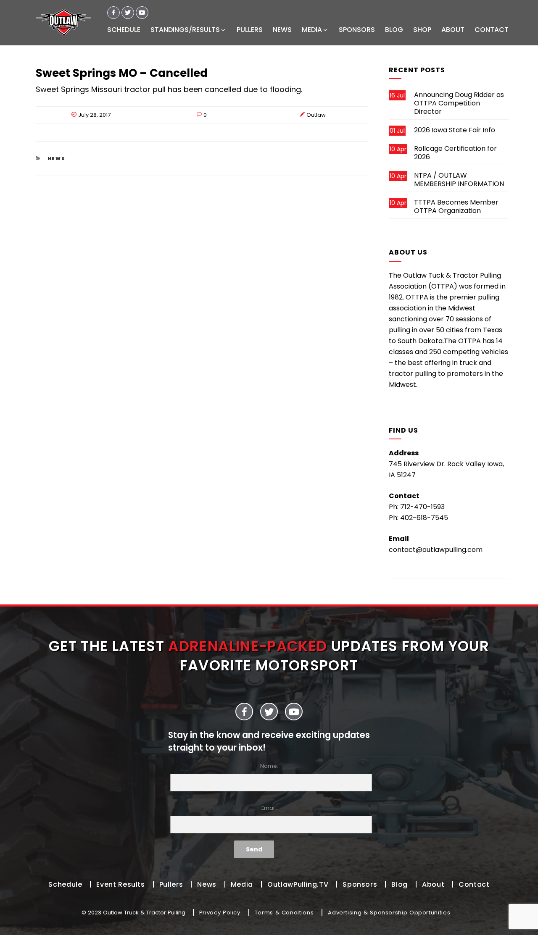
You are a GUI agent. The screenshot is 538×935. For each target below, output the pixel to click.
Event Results (120, 884)
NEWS (282, 29)
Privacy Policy (219, 913)
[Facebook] (113, 12)
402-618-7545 (424, 518)
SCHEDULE (123, 29)
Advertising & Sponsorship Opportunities (389, 913)
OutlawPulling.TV (297, 884)
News (56, 158)
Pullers (171, 884)
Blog (399, 884)
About (433, 884)
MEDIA (312, 29)
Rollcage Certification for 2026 (455, 153)
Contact (474, 884)
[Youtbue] (142, 12)
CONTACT (492, 29)
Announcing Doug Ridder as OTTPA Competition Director (459, 103)
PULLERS (250, 29)
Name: (269, 766)
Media (242, 884)
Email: (269, 808)
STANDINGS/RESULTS (185, 29)
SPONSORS (357, 29)
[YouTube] (294, 711)
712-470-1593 (422, 507)
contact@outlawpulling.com (436, 549)
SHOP (422, 29)
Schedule (65, 884)
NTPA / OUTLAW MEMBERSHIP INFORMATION (459, 180)
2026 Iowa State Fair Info (454, 130)
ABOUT (452, 29)
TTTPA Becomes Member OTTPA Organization (456, 206)
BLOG (394, 29)
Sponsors (360, 884)
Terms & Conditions (284, 913)
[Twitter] (127, 12)
